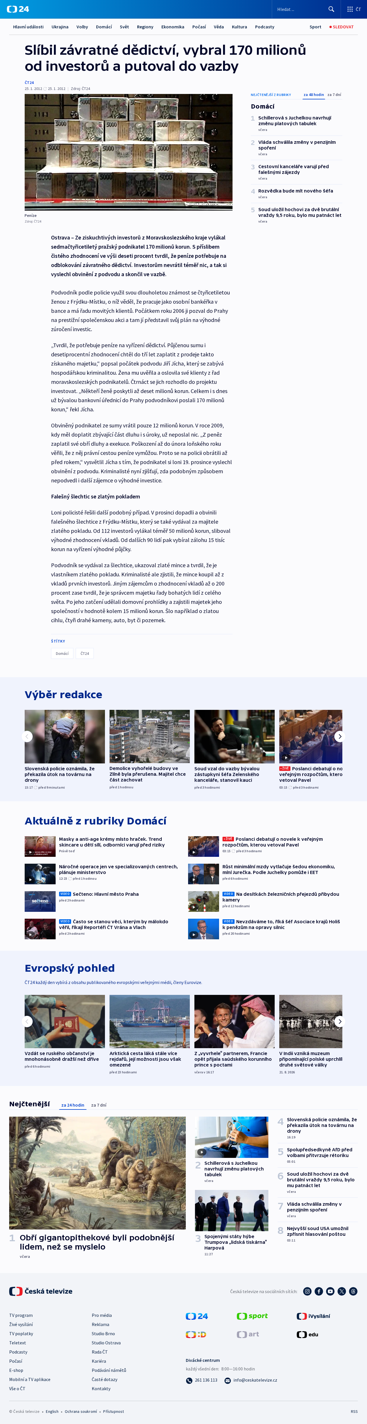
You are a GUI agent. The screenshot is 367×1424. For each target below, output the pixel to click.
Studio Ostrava (106, 1343)
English (52, 1411)
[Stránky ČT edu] (307, 1334)
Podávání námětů (109, 1370)
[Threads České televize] (353, 1291)
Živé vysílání (21, 1324)
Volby (82, 27)
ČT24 (29, 82)
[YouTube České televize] (330, 1291)
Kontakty (101, 1388)
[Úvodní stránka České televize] (41, 1291)
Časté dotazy (104, 1379)
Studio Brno (103, 1333)
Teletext (17, 1343)
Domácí (104, 27)
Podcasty (264, 27)
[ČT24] (18, 9)
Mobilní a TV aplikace (29, 1379)
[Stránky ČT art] (248, 1334)
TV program (21, 1315)
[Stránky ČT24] (197, 1315)
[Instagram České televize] (307, 1291)
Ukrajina (60, 27)
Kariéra (99, 1361)
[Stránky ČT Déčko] (196, 1334)
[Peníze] (129, 152)
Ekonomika (172, 27)
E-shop (16, 1370)
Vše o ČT (17, 1388)
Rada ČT (100, 1352)
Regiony (145, 27)
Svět (124, 27)
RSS (354, 1411)
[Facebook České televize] (318, 1291)
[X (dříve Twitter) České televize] (341, 1291)
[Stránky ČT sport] (252, 1315)
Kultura (239, 27)
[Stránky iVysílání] (313, 1315)
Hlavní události (28, 27)
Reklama (100, 1324)
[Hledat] (331, 9)
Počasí (199, 27)
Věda (219, 27)
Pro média (102, 1315)
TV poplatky (21, 1333)
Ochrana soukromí (81, 1411)
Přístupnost (113, 1411)
